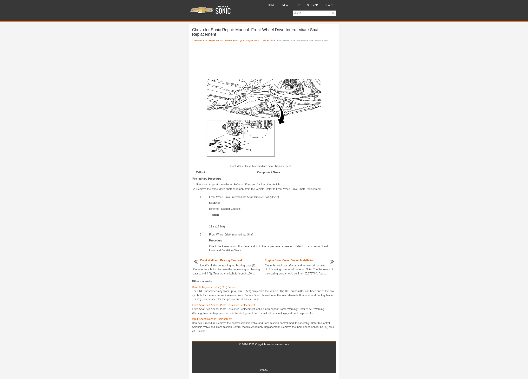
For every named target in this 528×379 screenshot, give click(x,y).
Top (297, 5)
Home (271, 5)
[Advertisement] (264, 58)
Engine (240, 40)
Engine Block (252, 40)
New (285, 5)
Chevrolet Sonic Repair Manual (207, 40)
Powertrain (230, 40)
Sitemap (312, 5)
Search (330, 5)
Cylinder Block (268, 40)
